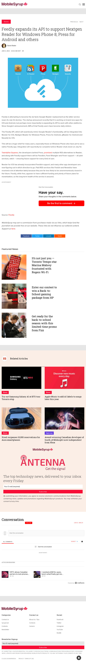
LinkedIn (48, 236)
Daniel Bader (11, 45)
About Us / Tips (34, 619)
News (6, 21)
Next (81, 22)
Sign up (81, 522)
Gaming (49, 433)
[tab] (8, 541)
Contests (5, 626)
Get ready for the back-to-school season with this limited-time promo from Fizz (44, 323)
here (13, 228)
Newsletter (5, 629)
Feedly (11, 214)
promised (48, 152)
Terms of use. (29, 659)
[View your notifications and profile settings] (82, 541)
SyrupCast (5, 623)
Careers (32, 626)
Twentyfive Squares (10, 152)
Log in (76, 522)
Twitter (37, 236)
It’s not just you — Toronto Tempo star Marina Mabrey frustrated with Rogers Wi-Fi (44, 265)
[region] (43, 551)
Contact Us (5, 619)
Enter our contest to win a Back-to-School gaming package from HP (44, 292)
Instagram (60, 626)
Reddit (60, 236)
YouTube (60, 629)
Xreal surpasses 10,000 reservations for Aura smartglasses (21, 438)
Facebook (26, 236)
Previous (74, 22)
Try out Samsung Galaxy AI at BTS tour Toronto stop (21, 397)
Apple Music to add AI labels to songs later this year (63, 397)
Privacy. (21, 659)
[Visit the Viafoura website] (79, 583)
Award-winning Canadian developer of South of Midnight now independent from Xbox (64, 440)
